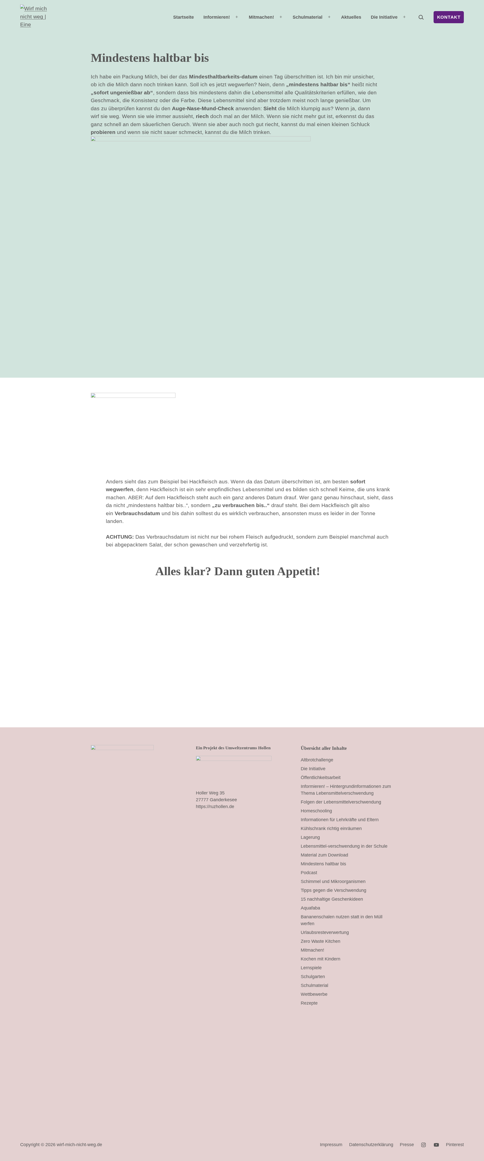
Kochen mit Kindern (320, 958)
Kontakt (449, 17)
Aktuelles (351, 17)
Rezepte (309, 1003)
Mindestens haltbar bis (323, 863)
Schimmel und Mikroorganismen (333, 881)
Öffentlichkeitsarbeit (321, 777)
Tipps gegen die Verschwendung (333, 890)
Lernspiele (311, 967)
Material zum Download (324, 855)
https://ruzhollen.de (215, 806)
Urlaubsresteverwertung (325, 932)
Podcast (309, 872)
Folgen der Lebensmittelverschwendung (341, 802)
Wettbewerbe (314, 994)
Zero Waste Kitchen (320, 941)
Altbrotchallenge (317, 759)
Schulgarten (313, 976)
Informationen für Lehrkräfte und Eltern (340, 819)
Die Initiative (384, 17)
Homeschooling (316, 810)
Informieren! (216, 17)
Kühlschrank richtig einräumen (331, 828)
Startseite (183, 17)
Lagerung (310, 837)
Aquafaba (310, 907)
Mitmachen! (261, 17)
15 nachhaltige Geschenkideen (332, 899)
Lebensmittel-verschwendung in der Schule (344, 846)
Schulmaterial (307, 17)
